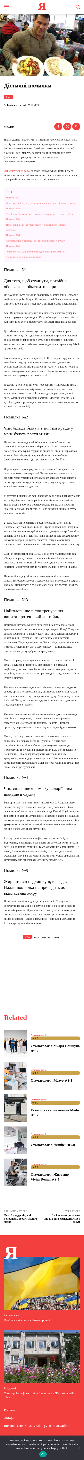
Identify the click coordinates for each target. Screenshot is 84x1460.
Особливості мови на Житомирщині (27, 1320)
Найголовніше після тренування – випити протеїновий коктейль (36, 227)
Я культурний (11, 1315)
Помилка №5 (13, 246)
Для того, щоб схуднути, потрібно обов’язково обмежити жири (40, 203)
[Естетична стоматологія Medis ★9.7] (15, 1108)
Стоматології (38, 1035)
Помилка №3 (13, 219)
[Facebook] (58, 126)
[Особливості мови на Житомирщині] (42, 1283)
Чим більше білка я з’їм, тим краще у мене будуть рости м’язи (39, 213)
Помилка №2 (13, 208)
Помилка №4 (13, 235)
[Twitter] (67, 126)
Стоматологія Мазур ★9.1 (51, 1080)
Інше (8, 97)
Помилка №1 (13, 197)
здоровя (46, 937)
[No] (79, 1448)
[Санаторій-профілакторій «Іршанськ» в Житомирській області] (42, 1356)
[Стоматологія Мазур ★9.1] (15, 1075)
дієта (36, 937)
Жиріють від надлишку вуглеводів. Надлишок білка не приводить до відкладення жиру (36, 254)
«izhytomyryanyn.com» (17, 170)
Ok (43, 1454)
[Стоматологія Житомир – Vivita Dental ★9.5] (15, 1172)
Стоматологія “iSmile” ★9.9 (53, 1145)
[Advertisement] (42, 972)
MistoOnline (60, 1426)
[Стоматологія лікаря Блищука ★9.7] (15, 1043)
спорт (56, 937)
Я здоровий (10, 1388)
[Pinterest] (76, 126)
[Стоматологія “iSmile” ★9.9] (15, 1140)
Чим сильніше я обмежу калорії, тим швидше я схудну (35, 240)
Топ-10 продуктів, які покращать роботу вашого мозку (20, 1218)
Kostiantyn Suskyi (16, 105)
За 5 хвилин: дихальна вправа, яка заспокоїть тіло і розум (62, 1218)
